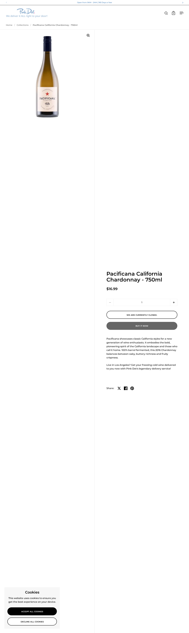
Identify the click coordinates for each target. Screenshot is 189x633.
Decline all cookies (32, 621)
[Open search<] (166, 13)
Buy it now (142, 326)
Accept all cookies (32, 611)
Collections (22, 25)
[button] (173, 302)
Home (9, 25)
